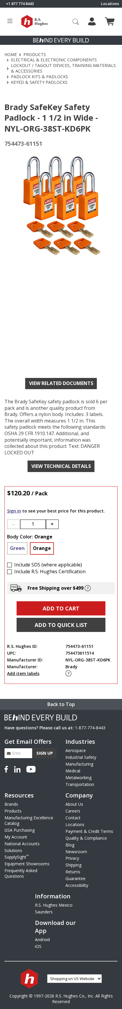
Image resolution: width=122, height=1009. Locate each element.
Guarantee (75, 878)
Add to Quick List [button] (61, 624)
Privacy (72, 858)
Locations (110, 3)
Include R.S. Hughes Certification (50, 572)
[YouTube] (31, 768)
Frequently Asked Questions (20, 873)
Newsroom (76, 851)
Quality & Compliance (86, 838)
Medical (72, 771)
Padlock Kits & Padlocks (39, 76)
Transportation (79, 784)
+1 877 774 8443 (20, 3)
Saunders (44, 912)
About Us (74, 804)
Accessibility (76, 885)
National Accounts (22, 843)
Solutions (13, 850)
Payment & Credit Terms (89, 831)
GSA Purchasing (19, 830)
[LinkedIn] (17, 768)
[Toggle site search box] (76, 21)
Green (17, 548)
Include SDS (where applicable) (48, 565)
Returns (72, 871)
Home (10, 54)
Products (34, 54)
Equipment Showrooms (26, 864)
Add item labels (23, 673)
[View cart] (109, 21)
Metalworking (78, 777)
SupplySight (16, 857)
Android (42, 939)
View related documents (61, 383)
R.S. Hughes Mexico (54, 905)
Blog (69, 845)
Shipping (73, 865)
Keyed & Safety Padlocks (39, 82)
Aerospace (75, 750)
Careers (72, 811)
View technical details (61, 466)
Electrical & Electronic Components (54, 60)
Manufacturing (79, 764)
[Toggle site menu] (9, 21)
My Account (15, 837)
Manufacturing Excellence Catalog (28, 820)
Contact (73, 817)
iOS (38, 946)
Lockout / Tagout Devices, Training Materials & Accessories (63, 68)
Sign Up (44, 753)
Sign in (14, 511)
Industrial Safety (80, 757)
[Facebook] (7, 768)
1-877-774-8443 (90, 727)
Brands (11, 804)
